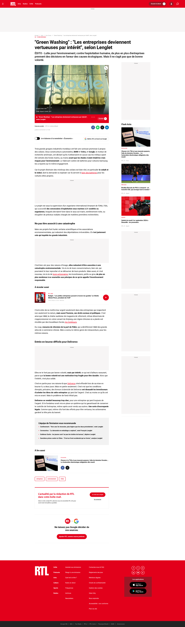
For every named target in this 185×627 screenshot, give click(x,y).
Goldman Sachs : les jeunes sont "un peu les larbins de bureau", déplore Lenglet (67, 434)
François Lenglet (39, 126)
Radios (25, 4)
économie (63, 457)
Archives (68, 593)
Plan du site (93, 609)
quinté (123, 217)
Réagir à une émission (72, 572)
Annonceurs (121, 624)
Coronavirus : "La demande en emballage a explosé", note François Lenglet (66, 430)
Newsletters (69, 598)
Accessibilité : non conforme (98, 603)
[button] (157, 4)
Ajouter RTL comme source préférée (72, 536)
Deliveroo (71, 383)
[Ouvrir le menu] (3, 4)
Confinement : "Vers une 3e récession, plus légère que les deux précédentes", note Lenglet (71, 427)
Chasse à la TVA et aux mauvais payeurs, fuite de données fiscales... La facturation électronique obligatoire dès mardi (84, 461)
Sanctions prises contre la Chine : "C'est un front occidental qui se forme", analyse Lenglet (71, 438)
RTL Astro (93, 624)
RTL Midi (50, 293)
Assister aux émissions (73, 567)
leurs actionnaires (60, 274)
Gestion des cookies (96, 588)
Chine (62, 479)
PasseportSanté (103, 624)
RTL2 (85, 624)
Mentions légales (94, 578)
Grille (31, 4)
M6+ (71, 624)
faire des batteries (89, 173)
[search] (177, 4)
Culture (55, 583)
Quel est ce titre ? (71, 578)
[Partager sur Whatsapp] (98, 127)
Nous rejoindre (94, 598)
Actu (19, 4)
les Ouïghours (71, 322)
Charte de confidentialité (97, 583)
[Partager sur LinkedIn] (107, 127)
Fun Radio (78, 624)
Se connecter (97, 499)
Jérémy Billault (54, 126)
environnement (52, 479)
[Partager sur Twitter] (102, 127)
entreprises (39, 479)
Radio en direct (70, 583)
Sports (55, 588)
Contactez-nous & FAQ (96, 567)
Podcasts (38, 4)
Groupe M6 (63, 624)
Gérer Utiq (92, 593)
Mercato (123, 184)
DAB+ (113, 624)
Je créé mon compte (97, 494)
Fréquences (69, 588)
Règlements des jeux (96, 572)
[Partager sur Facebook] (93, 127)
